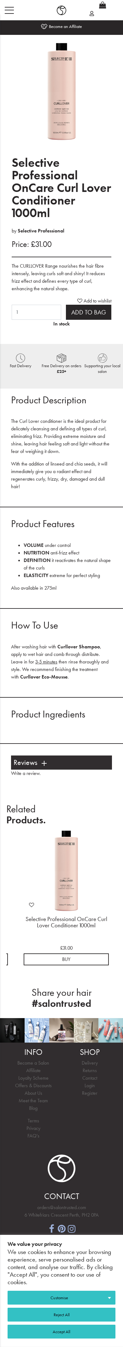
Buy (66, 959)
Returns (90, 1070)
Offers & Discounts (33, 1085)
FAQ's (33, 1135)
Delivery (90, 1063)
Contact (89, 1078)
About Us (33, 1093)
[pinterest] (61, 1228)
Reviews (25, 762)
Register (89, 1093)
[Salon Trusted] (61, 10)
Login (90, 1085)
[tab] (61, 762)
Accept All (61, 1331)
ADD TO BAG (88, 312)
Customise (59, 1298)
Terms (33, 1120)
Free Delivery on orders (61, 368)
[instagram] (72, 1228)
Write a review (25, 773)
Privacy (33, 1128)
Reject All (62, 1314)
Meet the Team (33, 1100)
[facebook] (51, 1228)
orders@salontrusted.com (61, 1207)
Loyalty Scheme (33, 1078)
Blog (33, 1108)
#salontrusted (61, 1003)
